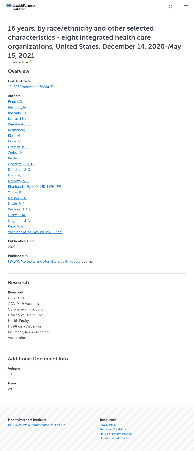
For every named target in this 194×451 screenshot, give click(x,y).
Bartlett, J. (15, 158)
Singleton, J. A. (19, 221)
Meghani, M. (17, 107)
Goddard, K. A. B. (21, 164)
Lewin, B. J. (16, 204)
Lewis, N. (15, 141)
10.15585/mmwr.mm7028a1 (29, 87)
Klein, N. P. (16, 135)
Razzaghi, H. (17, 113)
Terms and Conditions (113, 429)
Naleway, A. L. (18, 181)
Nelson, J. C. (17, 198)
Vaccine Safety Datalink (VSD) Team (35, 232)
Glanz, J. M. (17, 215)
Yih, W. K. (15, 192)
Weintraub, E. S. (20, 124)
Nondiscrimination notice (115, 438)
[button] (170, 7)
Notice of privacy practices (116, 433)
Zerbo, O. (15, 152)
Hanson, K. (16, 175)
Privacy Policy (108, 424)
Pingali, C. (15, 101)
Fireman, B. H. (18, 147)
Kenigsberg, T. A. (20, 130)
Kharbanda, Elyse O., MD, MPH (31, 187)
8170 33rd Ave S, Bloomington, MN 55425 (36, 425)
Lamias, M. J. (17, 118)
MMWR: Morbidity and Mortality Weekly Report (44, 261)
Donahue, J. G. (19, 170)
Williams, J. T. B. (20, 209)
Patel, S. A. (16, 226)
